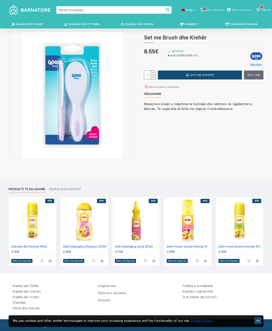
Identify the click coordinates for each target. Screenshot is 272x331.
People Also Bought (65, 189)
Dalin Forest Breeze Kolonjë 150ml (240, 246)
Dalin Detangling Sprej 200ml (134, 246)
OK (258, 320)
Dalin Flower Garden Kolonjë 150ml (188, 246)
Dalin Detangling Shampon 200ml (84, 246)
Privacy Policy (201, 321)
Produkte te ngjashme (27, 189)
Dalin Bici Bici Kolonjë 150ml (29, 246)
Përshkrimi (152, 94)
